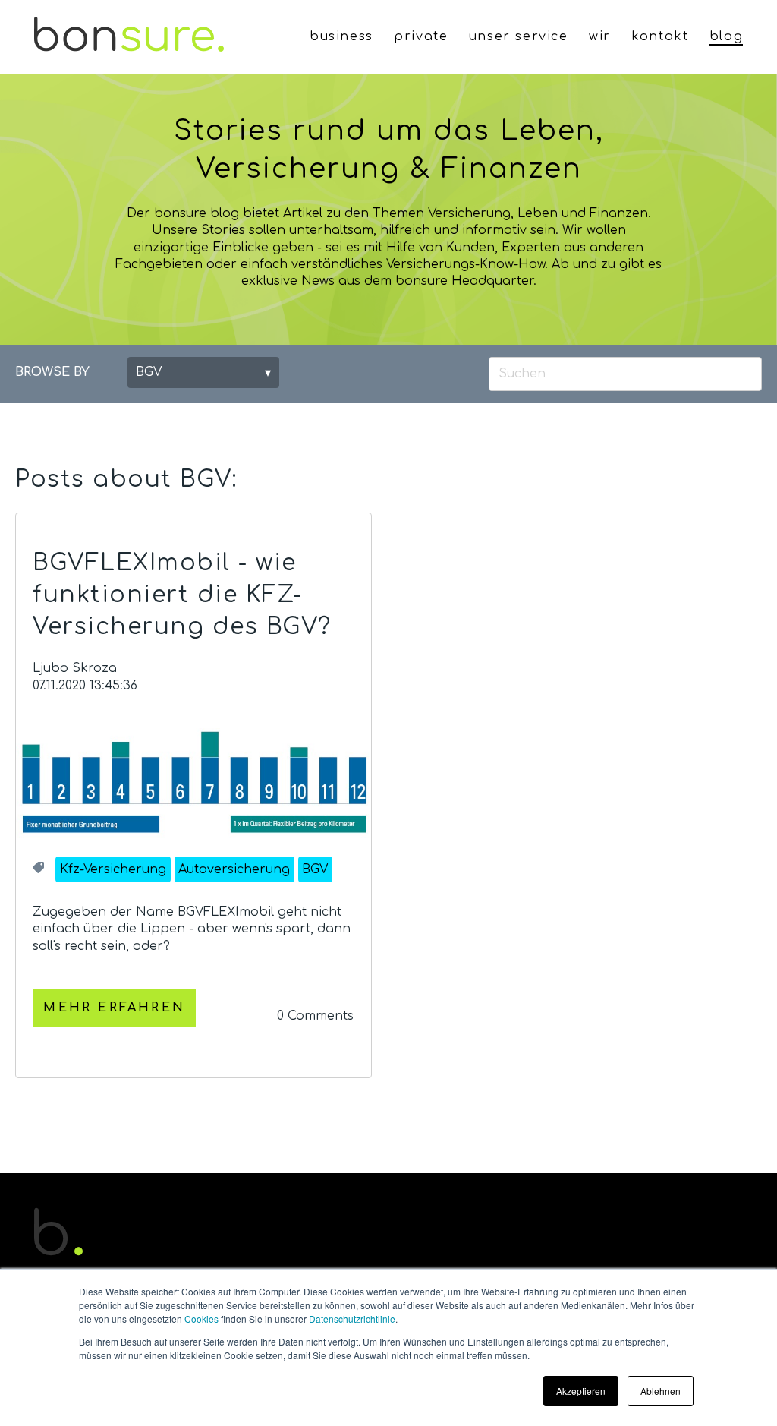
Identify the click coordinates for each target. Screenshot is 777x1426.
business (341, 36)
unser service (518, 36)
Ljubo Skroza (75, 668)
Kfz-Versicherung (113, 869)
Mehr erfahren (114, 1007)
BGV (315, 869)
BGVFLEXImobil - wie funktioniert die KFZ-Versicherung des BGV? (182, 595)
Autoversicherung (234, 869)
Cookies (201, 1318)
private (421, 36)
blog (726, 36)
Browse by (52, 372)
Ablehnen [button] (660, 1390)
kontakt (659, 36)
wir (600, 36)
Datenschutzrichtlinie (352, 1318)
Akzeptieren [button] (581, 1390)
